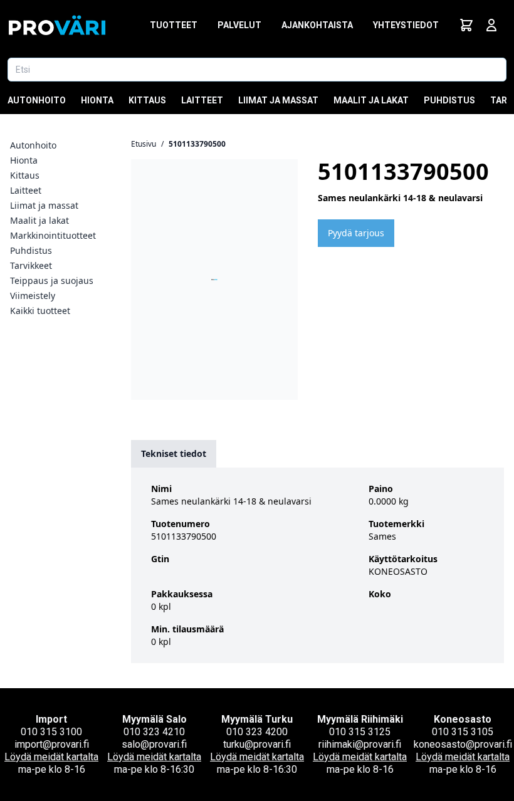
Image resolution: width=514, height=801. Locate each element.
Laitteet (202, 100)
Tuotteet (173, 25)
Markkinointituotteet (53, 235)
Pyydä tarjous (356, 233)
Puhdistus (449, 100)
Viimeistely (32, 295)
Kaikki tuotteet (40, 311)
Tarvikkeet (31, 265)
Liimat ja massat (278, 100)
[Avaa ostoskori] (466, 25)
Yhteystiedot (406, 25)
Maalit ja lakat (371, 100)
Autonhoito (37, 100)
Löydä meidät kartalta (51, 757)
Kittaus (147, 100)
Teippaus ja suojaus (51, 280)
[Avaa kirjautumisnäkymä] (491, 25)
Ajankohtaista (317, 25)
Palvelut (239, 25)
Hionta (97, 100)
